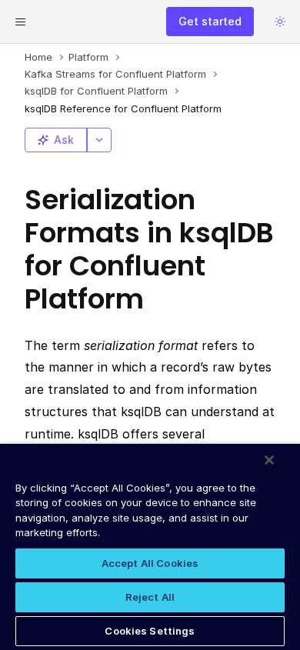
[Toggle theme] (280, 21)
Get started (210, 21)
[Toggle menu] (20, 21)
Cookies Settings (150, 631)
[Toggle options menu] (99, 140)
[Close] (269, 460)
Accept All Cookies (150, 563)
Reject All (150, 597)
